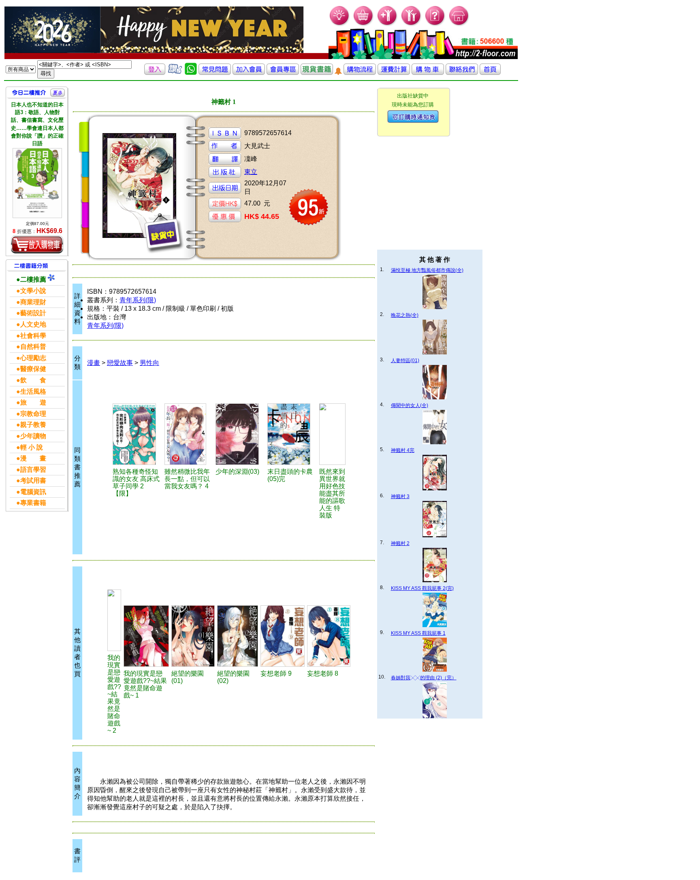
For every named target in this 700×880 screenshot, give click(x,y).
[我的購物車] (363, 24)
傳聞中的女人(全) (409, 405)
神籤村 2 (400, 543)
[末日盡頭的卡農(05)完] (291, 434)
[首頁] (459, 24)
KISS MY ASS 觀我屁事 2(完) (422, 588)
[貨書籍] (317, 72)
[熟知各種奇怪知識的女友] (137, 434)
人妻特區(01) (405, 360)
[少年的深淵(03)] (240, 434)
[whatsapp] (191, 72)
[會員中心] (411, 24)
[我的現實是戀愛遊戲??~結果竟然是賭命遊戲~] (114, 620)
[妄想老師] (282, 636)
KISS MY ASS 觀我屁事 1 (418, 633)
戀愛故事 (120, 362)
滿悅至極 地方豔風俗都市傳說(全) (427, 270)
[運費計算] (394, 72)
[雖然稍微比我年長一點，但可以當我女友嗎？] (188, 434)
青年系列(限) (138, 300)
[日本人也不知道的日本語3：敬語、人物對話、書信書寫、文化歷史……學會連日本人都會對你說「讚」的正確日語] (37, 183)
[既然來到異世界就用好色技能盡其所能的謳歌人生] (332, 434)
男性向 (149, 362)
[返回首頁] (490, 72)
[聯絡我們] (462, 72)
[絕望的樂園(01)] (193, 636)
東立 (250, 171)
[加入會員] (387, 24)
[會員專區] (283, 72)
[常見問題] (435, 24)
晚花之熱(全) (404, 315)
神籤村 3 (400, 496)
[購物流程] (360, 72)
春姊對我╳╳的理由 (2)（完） (424, 678)
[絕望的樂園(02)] (237, 636)
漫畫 (93, 362)
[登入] (154, 72)
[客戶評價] (175, 72)
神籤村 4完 (402, 450)
